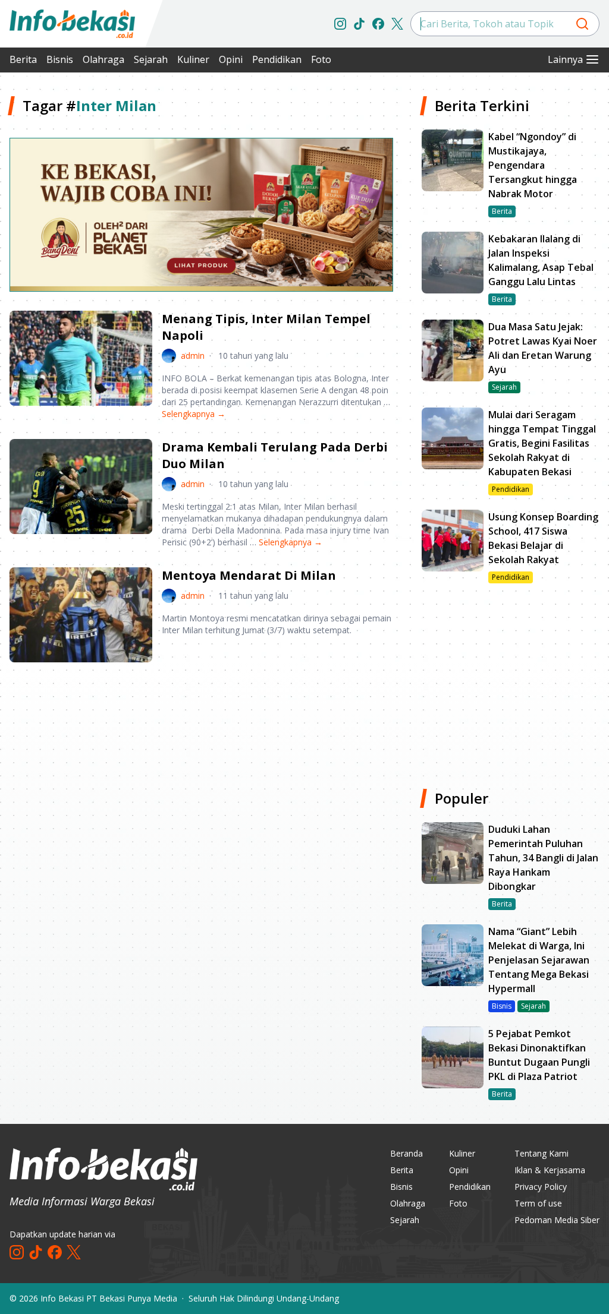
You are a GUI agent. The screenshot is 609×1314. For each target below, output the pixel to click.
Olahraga (103, 59)
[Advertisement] (201, 764)
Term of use (538, 1203)
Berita (23, 59)
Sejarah (151, 59)
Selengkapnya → (193, 413)
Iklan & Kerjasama (549, 1170)
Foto (321, 59)
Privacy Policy (540, 1186)
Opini (231, 59)
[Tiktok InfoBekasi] (359, 24)
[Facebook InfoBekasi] (378, 24)
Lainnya (565, 59)
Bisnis (59, 59)
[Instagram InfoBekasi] (340, 24)
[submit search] (582, 24)
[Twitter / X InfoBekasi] (397, 24)
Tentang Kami (541, 1153)
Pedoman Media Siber (556, 1219)
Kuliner (193, 59)
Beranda (406, 1153)
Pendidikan (277, 59)
